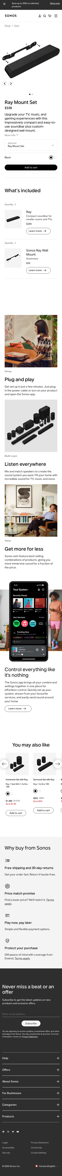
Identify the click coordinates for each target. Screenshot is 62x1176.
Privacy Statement (30, 1036)
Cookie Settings (38, 1152)
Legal (5, 1142)
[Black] (51, 157)
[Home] (11, 15)
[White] (55, 157)
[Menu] (55, 16)
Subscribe (31, 1023)
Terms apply (22, 958)
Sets (16, 25)
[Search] (44, 16)
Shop (8, 25)
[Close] (4, 4)
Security (6, 1152)
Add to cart (31, 167)
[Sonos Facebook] (4, 1132)
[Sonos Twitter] (14, 1132)
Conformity (36, 1147)
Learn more (35, 231)
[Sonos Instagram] (9, 1132)
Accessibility (8, 1147)
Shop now (55, 3)
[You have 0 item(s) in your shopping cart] (49, 16)
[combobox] (31, 145)
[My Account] (40, 16)
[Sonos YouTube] (19, 1132)
